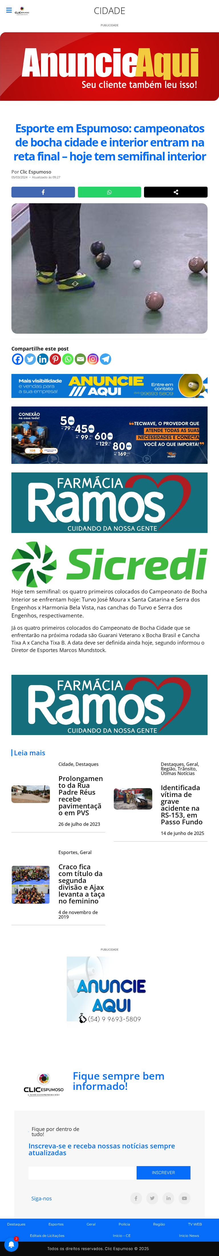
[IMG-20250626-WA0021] (109, 434)
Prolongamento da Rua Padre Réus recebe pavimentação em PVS (80, 795)
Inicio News (189, 1235)
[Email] (80, 359)
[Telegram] (105, 359)
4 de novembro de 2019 (78, 914)
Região (159, 1224)
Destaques (16, 1224)
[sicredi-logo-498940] (109, 563)
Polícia (124, 1224)
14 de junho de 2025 (182, 833)
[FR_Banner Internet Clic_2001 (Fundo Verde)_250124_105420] (109, 502)
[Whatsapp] (68, 359)
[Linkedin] (42, 359)
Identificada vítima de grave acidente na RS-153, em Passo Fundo (182, 804)
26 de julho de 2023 (79, 824)
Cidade (109, 10)
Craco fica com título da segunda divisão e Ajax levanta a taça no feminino (81, 883)
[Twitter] (30, 359)
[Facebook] (17, 359)
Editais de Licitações (47, 1235)
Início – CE (122, 1235)
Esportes (56, 1224)
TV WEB (195, 1224)
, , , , (180, 768)
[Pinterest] (55, 359)
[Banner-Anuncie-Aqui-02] (109, 385)
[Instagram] (93, 359)
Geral (91, 1224)
